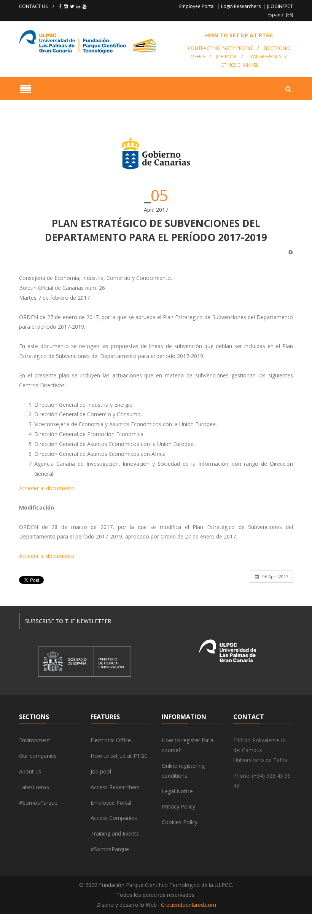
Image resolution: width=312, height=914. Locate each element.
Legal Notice (177, 791)
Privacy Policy (178, 806)
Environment (34, 740)
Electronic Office (111, 740)
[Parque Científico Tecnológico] (96, 42)
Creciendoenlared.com (188, 904)
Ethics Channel (239, 65)
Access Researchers (115, 787)
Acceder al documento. (47, 488)
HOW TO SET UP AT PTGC (239, 35)
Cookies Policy (179, 822)
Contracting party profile (220, 48)
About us (30, 771)
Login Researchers (241, 6)
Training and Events (115, 833)
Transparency (265, 56)
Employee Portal (197, 6)
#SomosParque (38, 802)
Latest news (34, 787)
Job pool (226, 56)
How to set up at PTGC (119, 755)
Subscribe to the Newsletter (68, 621)
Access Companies (114, 817)
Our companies (38, 755)
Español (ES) (280, 14)
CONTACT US (33, 6)
